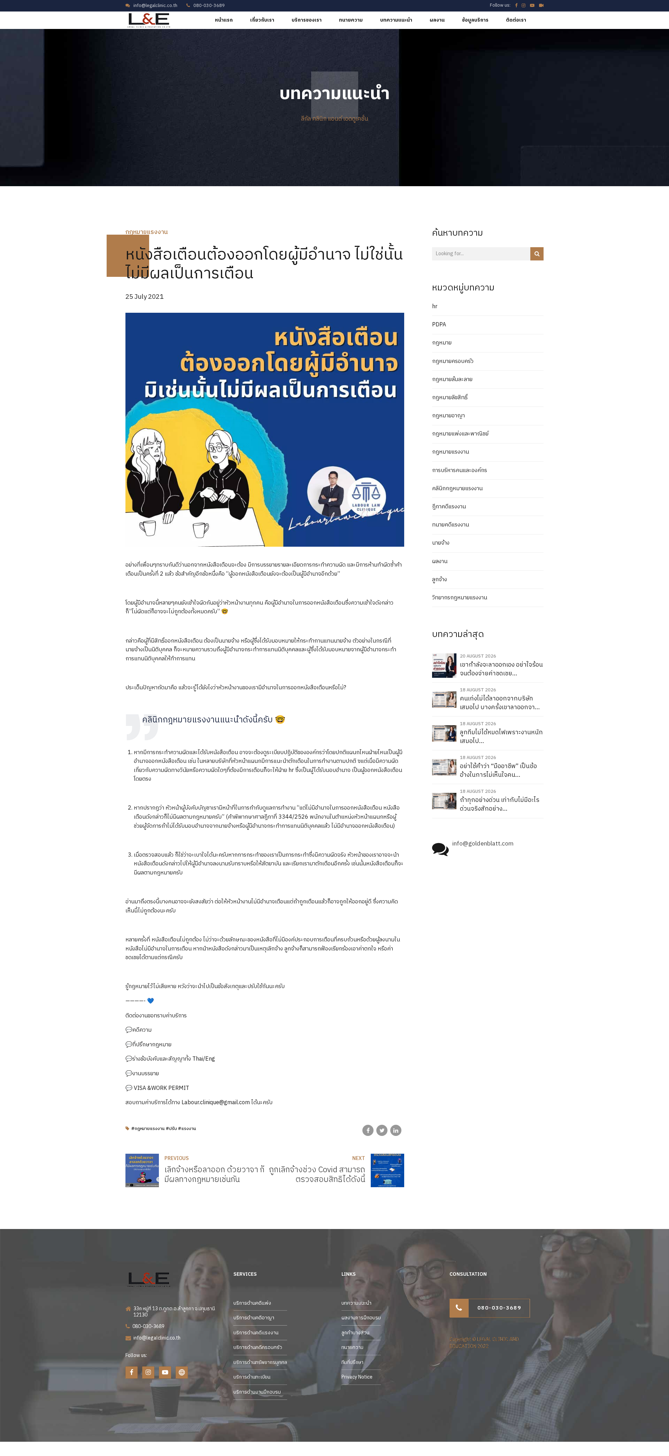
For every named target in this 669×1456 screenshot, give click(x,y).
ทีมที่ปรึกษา (352, 1362)
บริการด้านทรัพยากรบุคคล (260, 1362)
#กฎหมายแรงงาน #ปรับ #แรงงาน (163, 1128)
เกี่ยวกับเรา (262, 20)
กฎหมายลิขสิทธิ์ (450, 397)
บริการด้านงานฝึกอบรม (257, 1392)
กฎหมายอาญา (448, 415)
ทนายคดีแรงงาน (450, 525)
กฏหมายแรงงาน (146, 232)
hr (434, 306)
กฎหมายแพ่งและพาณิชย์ (460, 434)
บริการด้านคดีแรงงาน (255, 1333)
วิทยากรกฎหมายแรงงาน (459, 597)
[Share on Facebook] (368, 1130)
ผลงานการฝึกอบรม (361, 1318)
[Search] (537, 253)
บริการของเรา (307, 20)
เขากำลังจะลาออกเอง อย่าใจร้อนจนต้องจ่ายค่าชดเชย (501, 669)
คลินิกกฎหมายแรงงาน (457, 488)
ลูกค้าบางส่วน (355, 1333)
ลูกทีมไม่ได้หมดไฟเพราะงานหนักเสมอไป (501, 736)
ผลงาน (437, 20)
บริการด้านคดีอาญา (253, 1318)
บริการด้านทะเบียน (251, 1377)
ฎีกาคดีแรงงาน (449, 506)
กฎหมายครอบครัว (453, 361)
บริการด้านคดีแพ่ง (252, 1303)
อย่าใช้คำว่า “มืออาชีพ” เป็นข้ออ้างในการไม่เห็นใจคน (498, 770)
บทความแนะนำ (396, 20)
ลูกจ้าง (439, 579)
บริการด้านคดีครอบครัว (257, 1347)
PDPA (439, 324)
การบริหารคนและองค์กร (459, 470)
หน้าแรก (224, 20)
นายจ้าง (440, 543)
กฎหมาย (442, 343)
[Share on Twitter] (381, 1130)
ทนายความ (351, 20)
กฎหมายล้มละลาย (452, 379)
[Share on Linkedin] (395, 1130)
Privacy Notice (356, 1377)
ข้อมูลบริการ (475, 20)
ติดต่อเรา (516, 20)
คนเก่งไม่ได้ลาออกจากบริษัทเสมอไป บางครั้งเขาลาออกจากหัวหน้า (499, 703)
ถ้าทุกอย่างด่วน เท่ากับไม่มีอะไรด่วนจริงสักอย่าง (499, 804)
